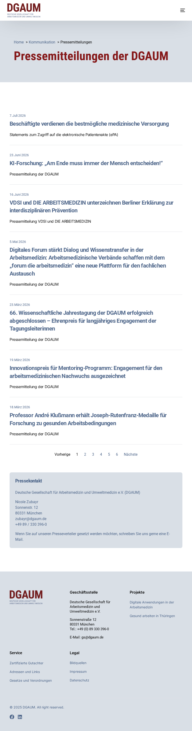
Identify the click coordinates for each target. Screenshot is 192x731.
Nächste (130, 454)
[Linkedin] (20, 717)
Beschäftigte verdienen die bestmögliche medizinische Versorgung (89, 124)
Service (16, 653)
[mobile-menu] (178, 10)
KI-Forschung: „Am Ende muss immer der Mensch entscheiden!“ (86, 163)
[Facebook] (12, 717)
